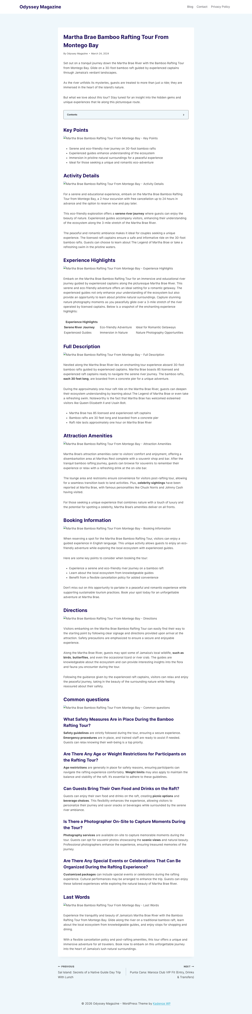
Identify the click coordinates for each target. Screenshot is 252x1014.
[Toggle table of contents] (183, 115)
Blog (190, 6)
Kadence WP (162, 1003)
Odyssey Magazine (77, 53)
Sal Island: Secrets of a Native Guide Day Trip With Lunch (89, 972)
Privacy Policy (221, 6)
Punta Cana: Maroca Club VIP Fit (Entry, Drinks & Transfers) (162, 972)
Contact (202, 6)
